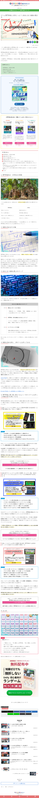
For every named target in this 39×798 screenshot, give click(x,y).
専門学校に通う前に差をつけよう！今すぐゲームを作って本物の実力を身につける (18, 161)
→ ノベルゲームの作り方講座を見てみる (19, 602)
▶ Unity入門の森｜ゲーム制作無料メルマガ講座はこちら (12, 391)
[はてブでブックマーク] (33, 42)
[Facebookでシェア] (30, 42)
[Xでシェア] (28, 42)
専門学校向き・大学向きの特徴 (9, 154)
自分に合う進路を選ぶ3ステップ (9, 157)
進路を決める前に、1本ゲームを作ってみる (11, 159)
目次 (4, 152)
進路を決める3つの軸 (7, 156)
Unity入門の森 (4, 377)
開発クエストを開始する (19, 104)
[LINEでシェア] (35, 42)
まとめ (4, 170)
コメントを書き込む (20, 783)
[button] (37, 42)
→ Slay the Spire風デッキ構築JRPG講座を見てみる (19, 464)
